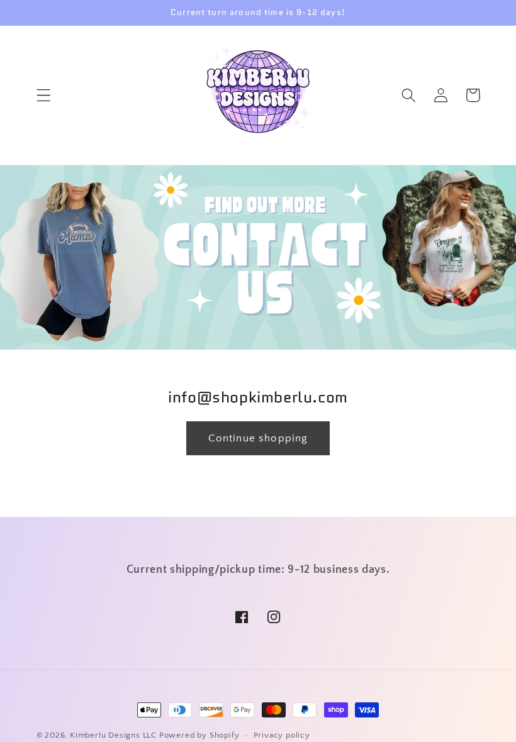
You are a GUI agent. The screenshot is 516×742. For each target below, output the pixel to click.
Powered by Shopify (199, 735)
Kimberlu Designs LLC (113, 735)
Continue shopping (258, 438)
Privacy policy (282, 735)
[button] (44, 95)
